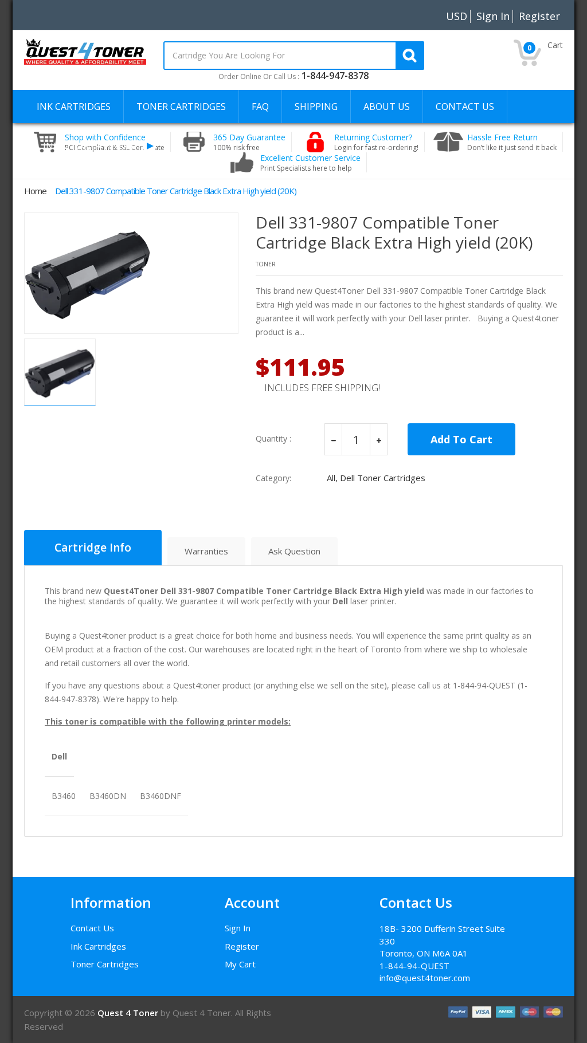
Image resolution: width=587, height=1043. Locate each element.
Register (242, 946)
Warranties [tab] (206, 551)
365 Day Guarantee (249, 142)
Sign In (238, 928)
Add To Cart (461, 439)
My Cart (240, 964)
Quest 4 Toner (129, 1012)
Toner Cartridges (105, 964)
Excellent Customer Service (310, 162)
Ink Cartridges (98, 946)
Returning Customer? (376, 142)
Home (35, 190)
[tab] (93, 547)
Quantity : (273, 439)
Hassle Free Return (512, 142)
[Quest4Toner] (85, 51)
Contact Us (92, 928)
